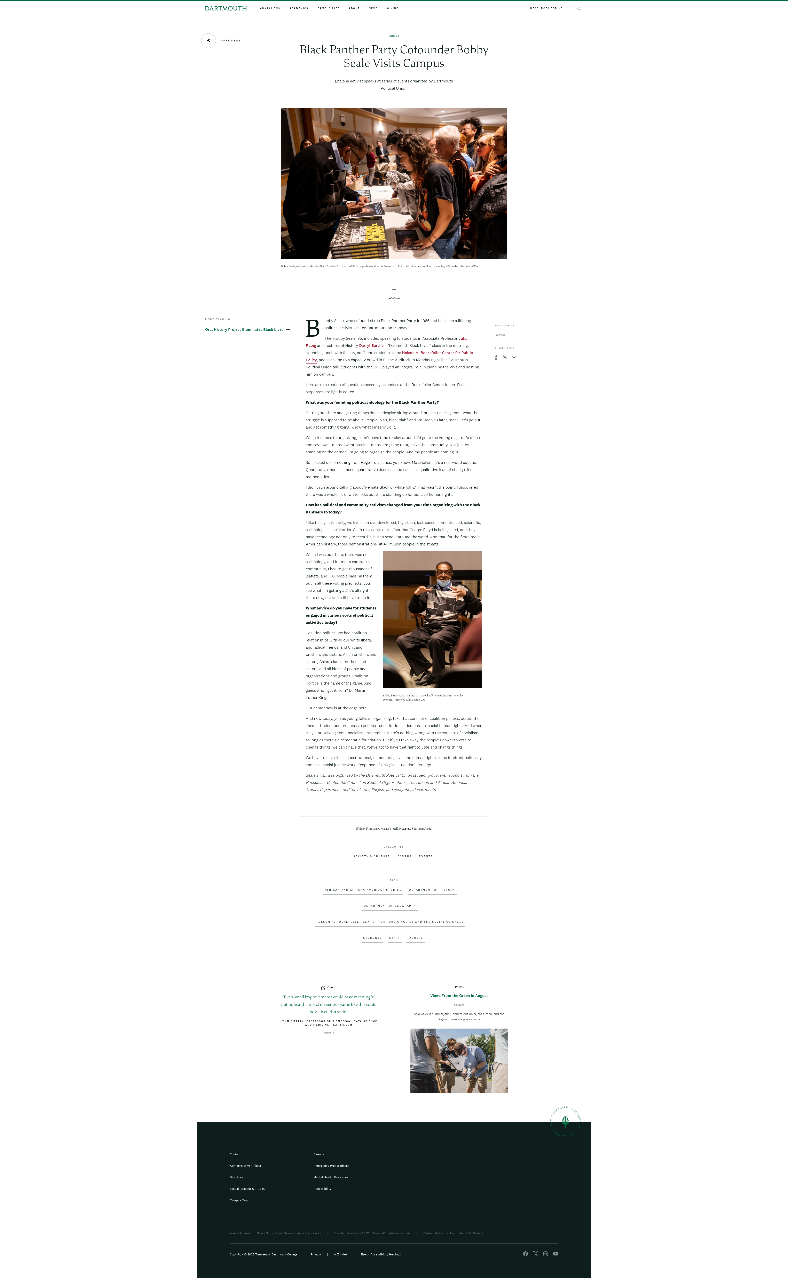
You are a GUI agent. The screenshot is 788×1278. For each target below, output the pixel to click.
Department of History (432, 890)
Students (372, 938)
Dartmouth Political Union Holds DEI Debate (453, 1233)
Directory (236, 1177)
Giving (393, 8)
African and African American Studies (363, 890)
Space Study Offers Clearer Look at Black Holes (289, 1233)
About (354, 8)
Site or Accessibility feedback (381, 1254)
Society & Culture (371, 856)
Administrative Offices (245, 1166)
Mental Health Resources (331, 1177)
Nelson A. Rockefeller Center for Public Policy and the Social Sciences (390, 922)
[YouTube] (555, 1255)
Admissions (270, 8)
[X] (535, 1255)
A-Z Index (340, 1254)
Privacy (315, 1254)
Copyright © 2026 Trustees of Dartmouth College (263, 1254)
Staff (394, 938)
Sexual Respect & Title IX (247, 1189)
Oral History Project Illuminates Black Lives (244, 329)
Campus (404, 856)
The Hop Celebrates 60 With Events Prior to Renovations (372, 1233)
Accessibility (322, 1189)
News (373, 8)
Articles (394, 36)
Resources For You (547, 8)
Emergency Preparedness (331, 1166)
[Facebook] (525, 1255)
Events (426, 856)
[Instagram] (545, 1255)
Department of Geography (390, 906)
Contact (235, 1154)
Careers (319, 1154)
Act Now (420, 1190)
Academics (299, 8)
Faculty (415, 938)
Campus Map (239, 1200)
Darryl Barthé (371, 345)
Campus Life (329, 8)
